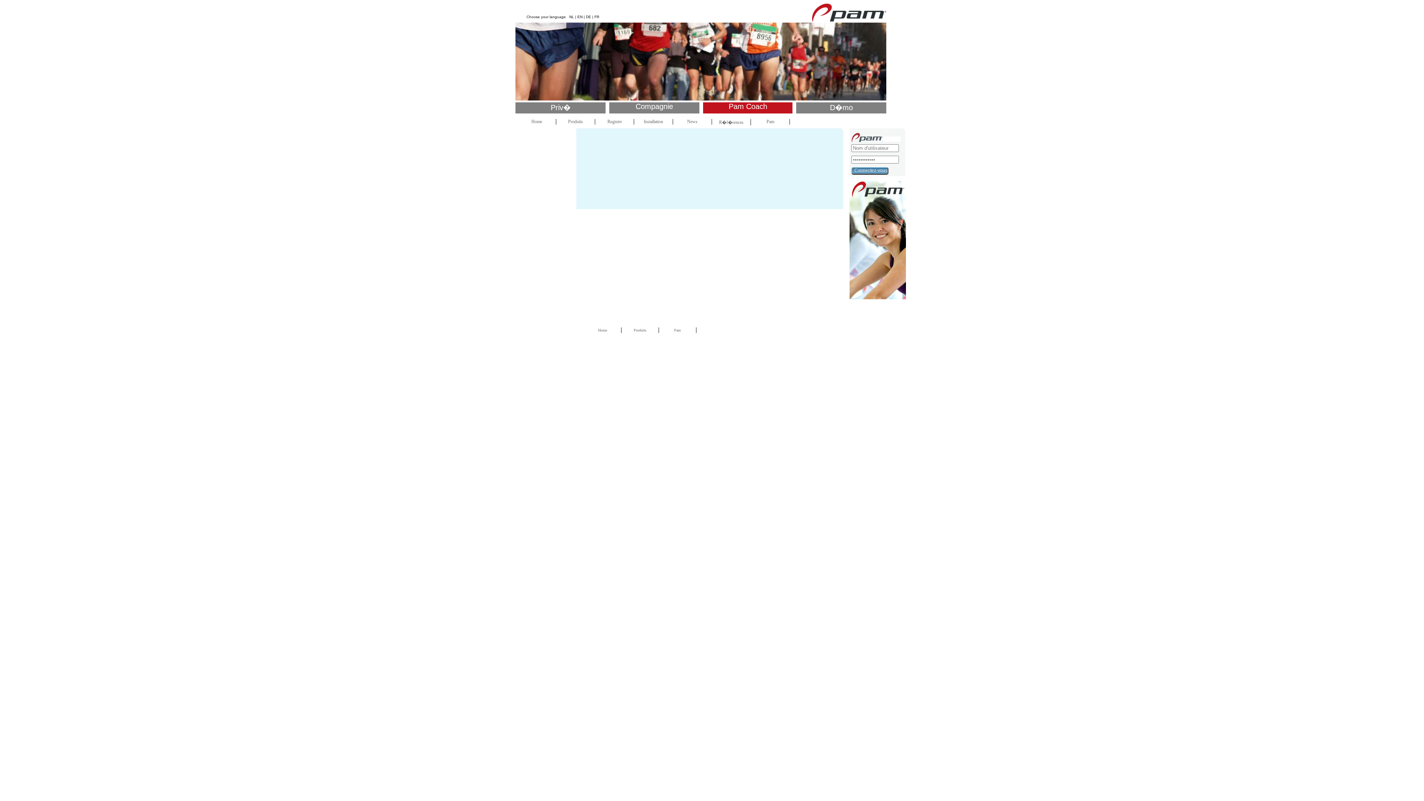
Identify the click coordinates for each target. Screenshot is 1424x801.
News (692, 121)
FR (596, 17)
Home (536, 121)
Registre (614, 121)
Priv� (561, 107)
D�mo (841, 107)
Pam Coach (748, 106)
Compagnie (654, 106)
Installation (653, 121)
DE (588, 17)
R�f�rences (731, 122)
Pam (770, 121)
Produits (575, 121)
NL (571, 17)
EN (580, 17)
